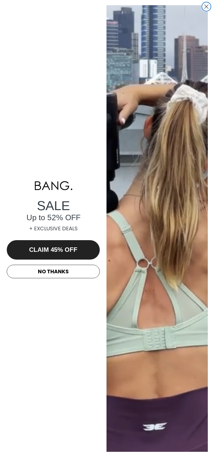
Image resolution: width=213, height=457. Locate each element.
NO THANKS (53, 271)
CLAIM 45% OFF (53, 249)
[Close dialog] (206, 6)
